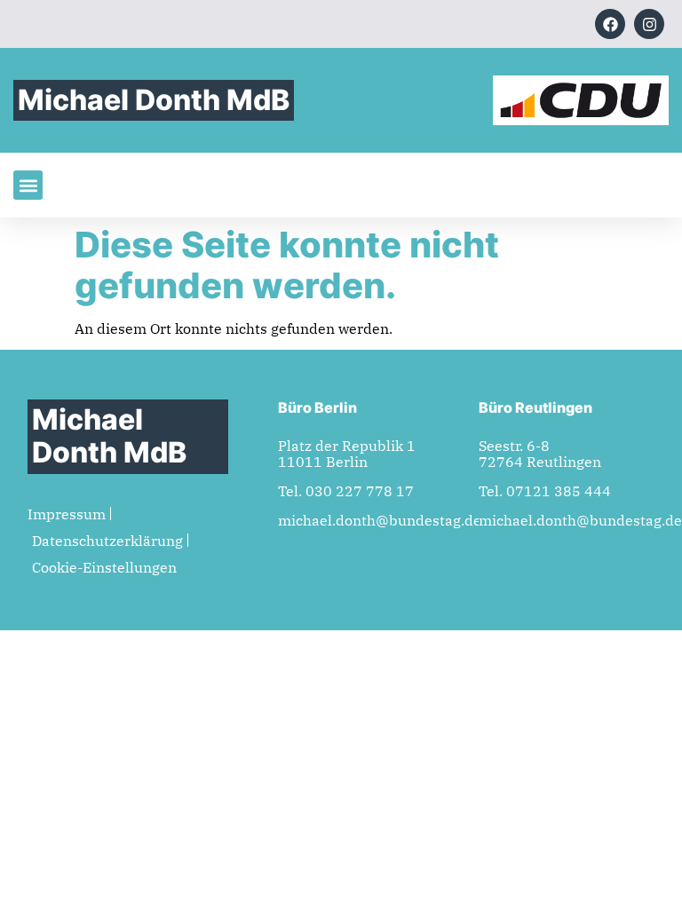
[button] (28, 185)
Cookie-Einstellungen (104, 567)
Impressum (67, 514)
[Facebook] (610, 24)
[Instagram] (649, 24)
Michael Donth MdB (153, 100)
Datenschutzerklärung (107, 540)
